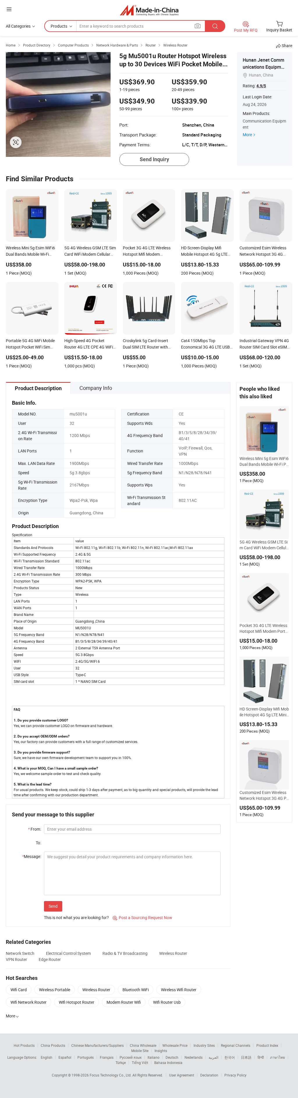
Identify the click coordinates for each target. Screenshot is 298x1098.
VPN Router (16, 959)
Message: (31, 856)
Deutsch (172, 1057)
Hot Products (24, 1045)
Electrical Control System (68, 953)
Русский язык (130, 1057)
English (46, 1057)
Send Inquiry (154, 159)
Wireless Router (173, 953)
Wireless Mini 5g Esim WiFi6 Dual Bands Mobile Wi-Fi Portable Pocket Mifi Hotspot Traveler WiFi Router (264, 461)
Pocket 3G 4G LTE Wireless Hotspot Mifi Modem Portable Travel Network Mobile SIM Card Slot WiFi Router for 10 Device (264, 628)
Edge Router (50, 959)
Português (85, 1057)
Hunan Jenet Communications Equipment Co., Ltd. (264, 67)
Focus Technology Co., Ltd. (111, 1075)
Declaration (209, 1075)
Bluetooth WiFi (136, 989)
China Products (53, 1045)
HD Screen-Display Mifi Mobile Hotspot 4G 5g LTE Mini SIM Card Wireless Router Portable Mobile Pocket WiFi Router (264, 712)
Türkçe (121, 1062)
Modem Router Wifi (124, 1002)
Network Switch (20, 953)
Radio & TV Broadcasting (125, 953)
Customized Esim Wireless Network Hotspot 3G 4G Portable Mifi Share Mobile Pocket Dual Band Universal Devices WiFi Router (264, 795)
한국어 (229, 1057)
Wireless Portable (54, 989)
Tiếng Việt (140, 1062)
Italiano (153, 1057)
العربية (213, 1057)
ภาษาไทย (277, 1057)
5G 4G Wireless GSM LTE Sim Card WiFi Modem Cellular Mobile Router (264, 545)
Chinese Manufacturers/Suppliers (97, 1045)
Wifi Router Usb (167, 1002)
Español (64, 1057)
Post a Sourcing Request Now (142, 917)
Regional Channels (235, 1045)
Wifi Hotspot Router (76, 1002)
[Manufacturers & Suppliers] (149, 10)
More (247, 134)
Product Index (267, 1045)
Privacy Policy (235, 1075)
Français (106, 1057)
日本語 (246, 1057)
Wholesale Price (174, 1045)
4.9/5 (261, 85)
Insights (161, 1050)
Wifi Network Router (28, 1002)
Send (53, 906)
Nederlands (194, 1057)
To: (38, 842)
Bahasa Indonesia (168, 1062)
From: (34, 829)
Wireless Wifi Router (178, 989)
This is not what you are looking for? (76, 917)
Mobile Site (139, 1050)
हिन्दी (261, 1057)
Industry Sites (204, 1045)
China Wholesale (143, 1045)
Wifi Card (18, 989)
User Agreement (181, 1075)
